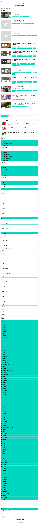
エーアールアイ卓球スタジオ (8, 346)
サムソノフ (5, 390)
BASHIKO (4, 447)
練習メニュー (4, 291)
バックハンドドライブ (6, 248)
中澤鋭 (4, 443)
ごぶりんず (5, 380)
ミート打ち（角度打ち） (6, 273)
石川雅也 (4, 335)
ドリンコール (5, 441)
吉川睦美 (4, 489)
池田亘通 (4, 331)
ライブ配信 (5, 175)
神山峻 (4, 366)
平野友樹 (4, 458)
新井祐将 (4, 327)
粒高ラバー (4, 309)
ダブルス (3, 286)
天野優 (4, 325)
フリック (3, 260)
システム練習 (4, 288)
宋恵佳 (4, 407)
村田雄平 (19, 14)
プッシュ (3, 276)
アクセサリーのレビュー (6, 230)
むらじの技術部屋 (6, 154)
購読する (3, 508)
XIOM (3, 213)
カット (3, 278)
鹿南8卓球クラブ (6, 364)
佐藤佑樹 (4, 388)
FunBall (4, 468)
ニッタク (3, 203)
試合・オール (4, 299)
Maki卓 (3, 162)
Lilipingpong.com (19, 5)
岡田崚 (4, 354)
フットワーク (4, 281)
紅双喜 (3, 216)
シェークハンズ (6, 394)
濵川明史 (4, 451)
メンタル (3, 301)
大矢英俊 (4, 352)
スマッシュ (4, 250)
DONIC (3, 211)
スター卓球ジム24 (6, 403)
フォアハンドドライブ (6, 245)
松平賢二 (4, 473)
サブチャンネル (6, 184)
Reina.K (4, 495)
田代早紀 (4, 417)
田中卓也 (4, 429)
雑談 (3, 182)
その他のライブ (5, 179)
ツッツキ (3, 258)
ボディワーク (4, 283)
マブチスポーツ (6, 475)
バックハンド (4, 243)
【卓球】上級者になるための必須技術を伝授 (16, 127)
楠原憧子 (23, 79)
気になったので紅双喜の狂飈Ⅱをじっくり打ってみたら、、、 (23, 86)
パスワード (3, 513)
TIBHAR (3, 195)
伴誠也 (19, 97)
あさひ (4, 321)
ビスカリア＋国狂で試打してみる (18, 20)
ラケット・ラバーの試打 (6, 220)
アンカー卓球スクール (7, 329)
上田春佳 (4, 342)
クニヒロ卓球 (5, 374)
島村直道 (4, 400)
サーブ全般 (4, 235)
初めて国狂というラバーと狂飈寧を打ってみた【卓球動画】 (23, 69)
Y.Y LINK (4, 499)
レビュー (4, 218)
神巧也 (4, 409)
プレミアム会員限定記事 (7, 143)
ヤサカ (3, 208)
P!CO (4, 455)
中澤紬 (4, 445)
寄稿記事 (4, 167)
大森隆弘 (4, 350)
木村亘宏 (4, 368)
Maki (4, 472)
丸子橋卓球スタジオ (6, 477)
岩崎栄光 (4, 339)
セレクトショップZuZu (7, 411)
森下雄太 (4, 485)
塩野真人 (4, 398)
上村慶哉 (4, 344)
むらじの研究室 (6, 152)
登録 (16, 516)
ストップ (3, 255)
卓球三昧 (4, 423)
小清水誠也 (5, 378)
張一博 (4, 431)
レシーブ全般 (4, 237)
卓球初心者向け (6, 160)
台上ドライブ (4, 265)
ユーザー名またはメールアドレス (6, 510)
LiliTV (4, 171)
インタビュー (5, 169)
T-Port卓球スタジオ (6, 437)
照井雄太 (4, 439)
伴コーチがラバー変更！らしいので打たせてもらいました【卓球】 (24, 103)
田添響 (4, 419)
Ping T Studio (5, 460)
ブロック (3, 253)
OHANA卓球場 (5, 362)
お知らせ (4, 141)
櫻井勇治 (4, 386)
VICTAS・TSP (4, 200)
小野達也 (4, 360)
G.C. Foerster (5, 396)
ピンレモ (4, 464)
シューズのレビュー (5, 225)
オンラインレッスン (6, 173)
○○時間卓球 (4, 177)
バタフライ (4, 206)
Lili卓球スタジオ (6, 493)
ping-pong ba (5, 462)
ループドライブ (5, 268)
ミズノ (3, 190)
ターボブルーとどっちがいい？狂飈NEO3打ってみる (22, 12)
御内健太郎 (5, 479)
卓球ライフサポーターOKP (8, 427)
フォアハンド (4, 240)
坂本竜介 (4, 384)
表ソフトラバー (5, 306)
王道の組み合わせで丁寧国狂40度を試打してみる (21, 31)
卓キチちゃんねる (6, 415)
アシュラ (4, 323)
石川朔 (4, 333)
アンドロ (3, 198)
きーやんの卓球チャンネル (8, 370)
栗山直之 (4, 376)
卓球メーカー (5, 188)
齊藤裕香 (4, 382)
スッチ (4, 405)
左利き (3, 311)
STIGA (3, 193)
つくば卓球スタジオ (6, 433)
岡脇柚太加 (5, 356)
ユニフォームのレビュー (6, 228)
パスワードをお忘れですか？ (10, 516)
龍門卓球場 (5, 491)
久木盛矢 (4, 456)
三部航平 (4, 392)
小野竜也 (4, 358)
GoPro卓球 (4, 314)
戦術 (3, 296)
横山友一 (4, 487)
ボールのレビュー (5, 223)
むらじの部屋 (5, 145)
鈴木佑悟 (4, 401)
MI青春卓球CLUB (6, 348)
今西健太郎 (5, 337)
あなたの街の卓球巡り (7, 158)
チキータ (3, 263)
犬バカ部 (3, 186)
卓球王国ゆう (5, 421)
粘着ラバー (4, 304)
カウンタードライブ (5, 271)
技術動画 (4, 233)
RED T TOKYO (5, 497)
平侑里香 (4, 413)
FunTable (4, 466)
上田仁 (4, 341)
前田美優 (4, 470)
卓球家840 (5, 425)
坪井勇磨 (4, 435)
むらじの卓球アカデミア (7, 156)
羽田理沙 (4, 449)
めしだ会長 (5, 483)
